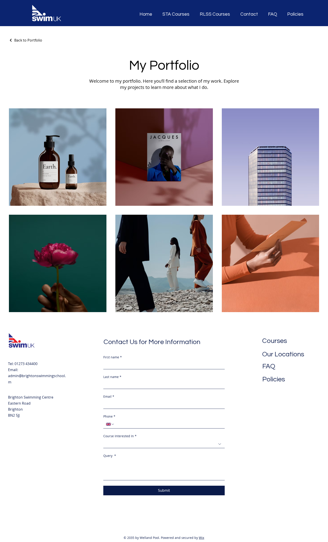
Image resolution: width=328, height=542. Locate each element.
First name (112, 357)
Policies (273, 379)
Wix (201, 538)
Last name (112, 377)
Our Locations (283, 354)
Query (109, 456)
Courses (274, 340)
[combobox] (164, 444)
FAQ (268, 366)
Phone (109, 416)
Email (108, 396)
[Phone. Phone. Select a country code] (110, 424)
